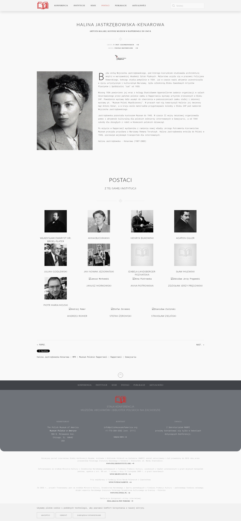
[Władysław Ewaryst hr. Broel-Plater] (55, 221)
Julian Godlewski (55, 272)
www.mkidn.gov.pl (119, 474)
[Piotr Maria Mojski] (55, 288)
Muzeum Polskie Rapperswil (93, 357)
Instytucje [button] (79, 6)
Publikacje (121, 6)
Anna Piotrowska (142, 286)
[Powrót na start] (43, 5)
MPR (74, 357)
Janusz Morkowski (98, 286)
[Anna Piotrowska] (142, 278)
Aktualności (139, 6)
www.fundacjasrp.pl (118, 482)
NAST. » (200, 344)
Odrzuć (63, 515)
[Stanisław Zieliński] (163, 308)
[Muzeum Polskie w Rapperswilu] (120, 57)
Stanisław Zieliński (163, 316)
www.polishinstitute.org (118, 463)
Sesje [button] (93, 6)
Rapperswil (116, 357)
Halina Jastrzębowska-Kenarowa (53, 357)
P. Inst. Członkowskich (124, 45)
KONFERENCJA (84, 385)
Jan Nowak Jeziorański (99, 272)
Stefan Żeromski (120, 316)
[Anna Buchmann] (99, 221)
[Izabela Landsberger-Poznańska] (142, 254)
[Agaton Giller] (185, 221)
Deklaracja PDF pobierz (118, 501)
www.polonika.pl (118, 493)
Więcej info (119, 437)
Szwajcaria (130, 357)
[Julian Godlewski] (55, 254)
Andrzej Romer (77, 316)
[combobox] (187, 6)
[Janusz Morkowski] (99, 278)
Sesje (114, 385)
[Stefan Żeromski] (120, 308)
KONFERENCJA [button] (61, 6)
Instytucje (101, 385)
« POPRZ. (41, 344)
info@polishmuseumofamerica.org (120, 427)
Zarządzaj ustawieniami (89, 515)
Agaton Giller (185, 238)
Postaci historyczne (124, 48)
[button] (120, 374)
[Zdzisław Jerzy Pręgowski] (185, 278)
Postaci (125, 385)
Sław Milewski (185, 272)
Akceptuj (45, 515)
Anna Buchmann (99, 238)
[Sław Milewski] (185, 254)
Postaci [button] (105, 6)
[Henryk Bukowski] (142, 221)
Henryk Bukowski (142, 238)
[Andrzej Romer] (77, 308)
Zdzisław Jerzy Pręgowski (185, 286)
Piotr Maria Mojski (56, 305)
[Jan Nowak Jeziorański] (99, 254)
